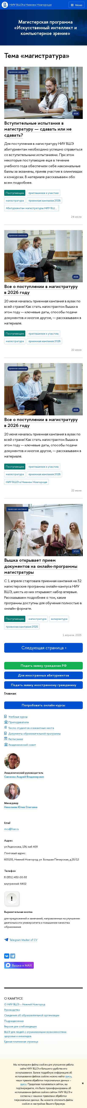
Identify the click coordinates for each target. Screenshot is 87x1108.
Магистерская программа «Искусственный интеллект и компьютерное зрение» (45, 27)
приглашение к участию (44, 193)
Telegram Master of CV (23, 940)
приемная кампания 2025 (22, 626)
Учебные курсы (17, 717)
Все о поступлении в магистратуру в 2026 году (41, 289)
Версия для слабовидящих (20, 1026)
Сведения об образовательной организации (31, 1015)
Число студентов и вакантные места (31, 728)
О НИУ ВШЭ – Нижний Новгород (24, 1004)
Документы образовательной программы (34, 733)
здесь (68, 1076)
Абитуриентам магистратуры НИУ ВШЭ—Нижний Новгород (32, 208)
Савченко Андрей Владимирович (24, 777)
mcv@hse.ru (11, 829)
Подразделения (14, 1021)
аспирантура (59, 619)
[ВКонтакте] (6, 956)
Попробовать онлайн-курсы (43, 705)
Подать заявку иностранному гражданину (43, 685)
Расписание (15, 739)
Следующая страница (42, 648)
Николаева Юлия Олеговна (20, 807)
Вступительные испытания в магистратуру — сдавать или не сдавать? (38, 129)
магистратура (15, 200)
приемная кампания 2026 (45, 200)
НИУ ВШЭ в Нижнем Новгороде (31, 5)
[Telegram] (12, 956)
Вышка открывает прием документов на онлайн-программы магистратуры (40, 566)
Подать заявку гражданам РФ (44, 665)
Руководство (12, 1010)
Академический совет (22, 745)
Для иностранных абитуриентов (43, 675)
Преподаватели (18, 722)
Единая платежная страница (21, 1041)
